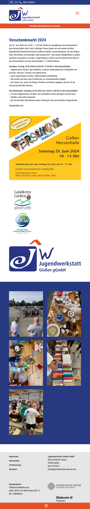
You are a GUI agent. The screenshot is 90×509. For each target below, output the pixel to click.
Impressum (13, 456)
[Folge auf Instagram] (11, 3)
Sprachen (13, 469)
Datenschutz (14, 460)
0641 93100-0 (53, 466)
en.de (73, 469)
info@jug (51, 469)
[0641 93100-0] (20, 3)
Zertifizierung (15, 465)
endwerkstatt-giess (63, 469)
